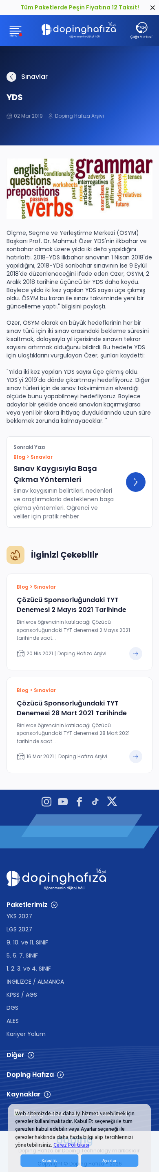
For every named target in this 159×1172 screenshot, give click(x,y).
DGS (12, 1008)
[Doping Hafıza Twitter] (112, 802)
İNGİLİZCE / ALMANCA (35, 982)
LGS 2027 (19, 929)
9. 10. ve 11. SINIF (27, 942)
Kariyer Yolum (26, 1034)
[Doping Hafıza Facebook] (79, 802)
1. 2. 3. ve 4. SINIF (29, 968)
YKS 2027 (19, 916)
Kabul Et (49, 1160)
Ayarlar (109, 1160)
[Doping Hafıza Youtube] (63, 802)
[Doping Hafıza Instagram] (46, 802)
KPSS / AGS (22, 995)
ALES (13, 1021)
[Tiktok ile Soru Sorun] (95, 802)
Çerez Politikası (71, 1145)
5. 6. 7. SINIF (22, 955)
